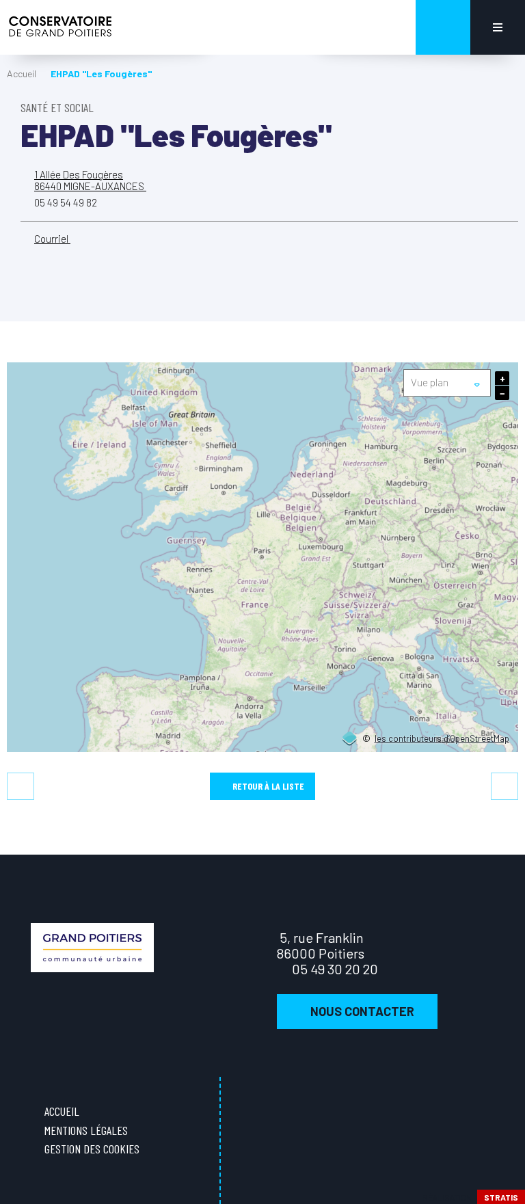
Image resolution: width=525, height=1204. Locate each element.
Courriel (52, 238)
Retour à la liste (268, 786)
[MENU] (497, 27)
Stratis (501, 1197)
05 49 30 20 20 (335, 969)
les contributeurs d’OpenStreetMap (442, 739)
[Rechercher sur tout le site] (443, 27)
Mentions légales (86, 1130)
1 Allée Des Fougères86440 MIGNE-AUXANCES (90, 180)
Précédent (20, 786)
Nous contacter (362, 1011)
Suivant (504, 786)
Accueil (21, 73)
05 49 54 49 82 (65, 202)
